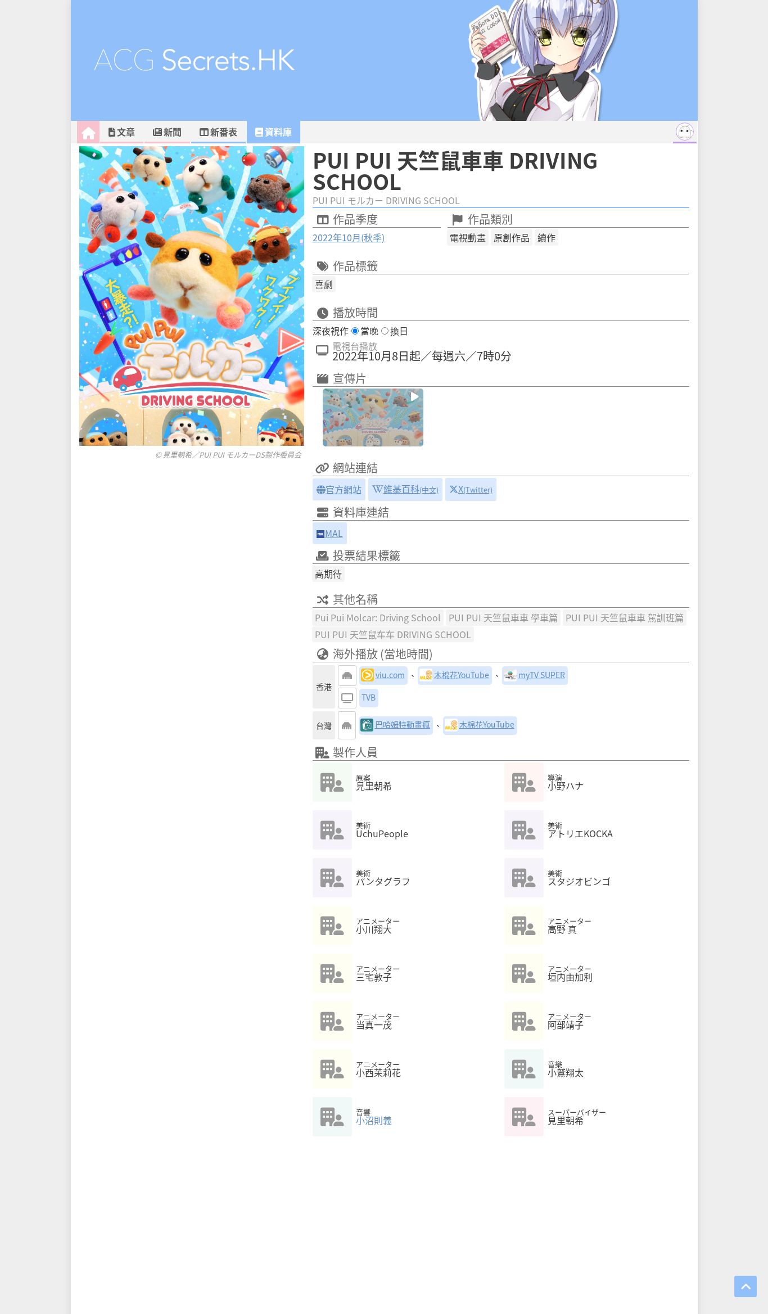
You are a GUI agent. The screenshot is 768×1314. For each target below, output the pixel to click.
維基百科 (411, 488)
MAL (334, 533)
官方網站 (344, 489)
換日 (399, 330)
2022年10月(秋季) (349, 237)
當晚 (369, 330)
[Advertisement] (191, 482)
